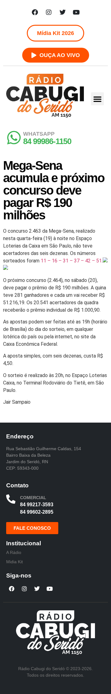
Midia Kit (14, 561)
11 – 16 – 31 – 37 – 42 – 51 (71, 261)
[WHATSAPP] (14, 137)
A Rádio (13, 552)
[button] (97, 98)
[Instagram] (49, 12)
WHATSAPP (39, 134)
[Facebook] (35, 12)
